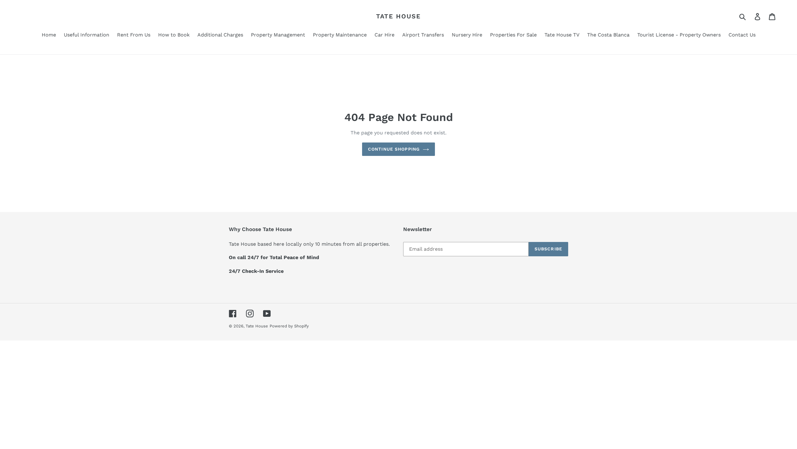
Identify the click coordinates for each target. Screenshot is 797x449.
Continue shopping (394, 149)
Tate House (398, 16)
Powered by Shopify (289, 326)
